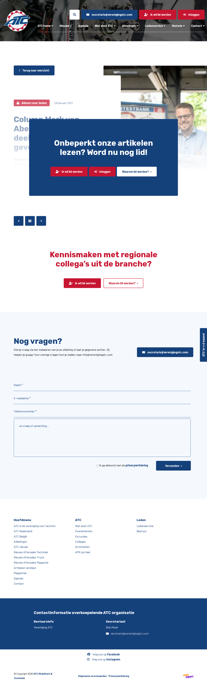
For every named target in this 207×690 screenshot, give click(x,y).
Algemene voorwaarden (92, 675)
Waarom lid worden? (135, 171)
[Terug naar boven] (203, 686)
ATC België (20, 536)
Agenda (83, 25)
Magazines (20, 573)
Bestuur (142, 531)
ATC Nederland (23, 531)
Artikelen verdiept (25, 568)
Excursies (81, 536)
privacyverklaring (136, 465)
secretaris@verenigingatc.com (167, 352)
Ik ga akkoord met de (123, 465)
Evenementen (84, 531)
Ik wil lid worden (71, 171)
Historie (177, 25)
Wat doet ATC (104, 25)
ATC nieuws (21, 547)
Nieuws (64, 25)
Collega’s (80, 541)
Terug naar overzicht (35, 70)
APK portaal (82, 552)
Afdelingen (129, 25)
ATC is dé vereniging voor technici (34, 526)
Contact (196, 25)
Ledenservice (154, 25)
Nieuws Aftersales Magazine (31, 562)
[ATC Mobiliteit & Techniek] (17, 20)
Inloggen (104, 171)
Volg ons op (106, 654)
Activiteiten (82, 547)
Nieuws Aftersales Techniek (31, 552)
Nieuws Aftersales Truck (29, 557)
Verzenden (172, 465)
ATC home (44, 25)
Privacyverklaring (119, 675)
